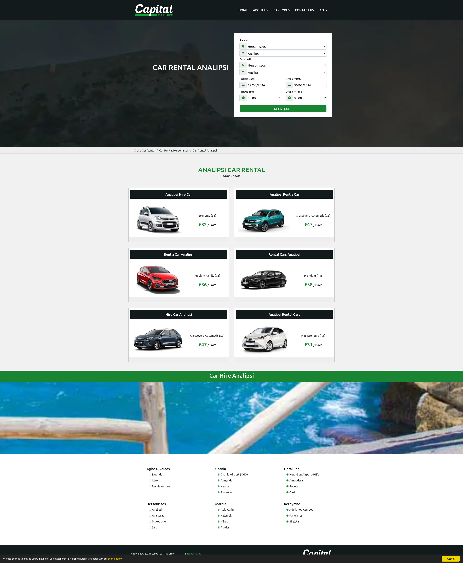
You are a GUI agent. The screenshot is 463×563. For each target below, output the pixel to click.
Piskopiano (159, 521)
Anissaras (158, 515)
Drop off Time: (294, 91)
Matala (220, 504)
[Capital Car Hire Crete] (154, 10)
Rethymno (292, 504)
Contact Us (304, 10)
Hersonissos (156, 504)
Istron (155, 480)
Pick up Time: (247, 91)
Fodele (293, 486)
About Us (260, 10)
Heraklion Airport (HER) (304, 474)
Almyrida (226, 480)
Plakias (225, 527)
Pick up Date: (247, 78)
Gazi (292, 492)
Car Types (281, 10)
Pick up (244, 40)
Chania (220, 468)
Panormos (295, 515)
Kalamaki (226, 515)
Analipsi (157, 509)
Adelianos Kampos (301, 509)
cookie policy (115, 558)
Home (243, 10)
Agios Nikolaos (158, 468)
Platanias (226, 492)
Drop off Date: (294, 78)
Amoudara (296, 480)
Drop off (245, 59)
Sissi (155, 527)
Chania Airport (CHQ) (234, 474)
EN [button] (322, 10)
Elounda (157, 474)
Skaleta (294, 521)
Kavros (225, 486)
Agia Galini (227, 509)
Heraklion (292, 468)
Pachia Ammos (161, 486)
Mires (224, 521)
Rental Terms (194, 553)
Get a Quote (283, 108)
